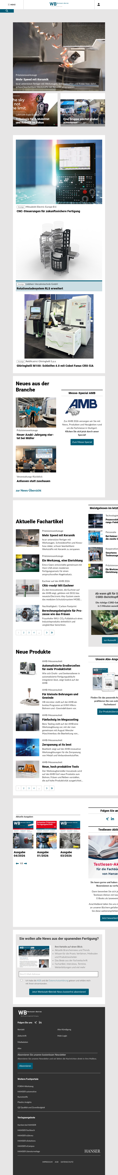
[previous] (17, 863)
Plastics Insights (25, 1102)
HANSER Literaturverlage (29, 1152)
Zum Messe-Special (82, 442)
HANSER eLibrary (25, 1136)
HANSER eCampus (26, 1146)
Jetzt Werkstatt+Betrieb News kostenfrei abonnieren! (59, 992)
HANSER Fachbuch (26, 1130)
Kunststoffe (23, 1097)
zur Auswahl (110, 640)
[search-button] (7, 11)
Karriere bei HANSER (27, 1125)
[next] (25, 863)
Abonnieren (25, 1066)
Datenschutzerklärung (58, 981)
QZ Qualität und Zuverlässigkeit (31, 1108)
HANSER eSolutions (27, 1141)
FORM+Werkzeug (25, 1086)
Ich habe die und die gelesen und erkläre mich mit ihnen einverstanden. (58, 982)
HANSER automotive (27, 1092)
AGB (39, 981)
